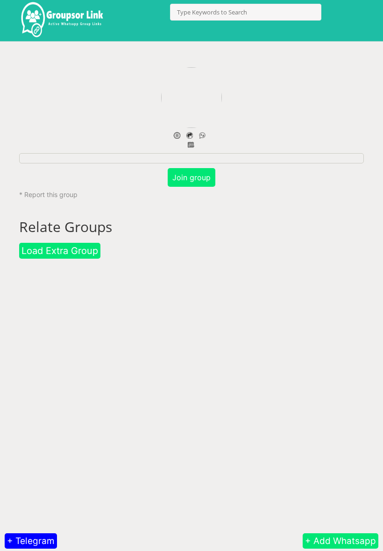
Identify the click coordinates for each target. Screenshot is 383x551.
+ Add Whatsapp (340, 541)
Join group (191, 177)
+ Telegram (31, 541)
